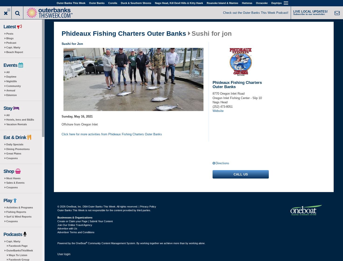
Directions (222, 163)
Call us (241, 174)
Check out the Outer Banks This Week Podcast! (255, 12)
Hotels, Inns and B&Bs (20, 119)
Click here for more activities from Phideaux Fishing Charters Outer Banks (112, 134)
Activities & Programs (19, 207)
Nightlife (11, 81)
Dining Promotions (18, 149)
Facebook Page (18, 245)
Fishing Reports (16, 212)
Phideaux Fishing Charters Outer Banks (124, 33)
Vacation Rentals (16, 124)
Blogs (10, 38)
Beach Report (14, 52)
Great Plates (13, 153)
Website (218, 111)
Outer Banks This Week (71, 3)
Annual (10, 90)
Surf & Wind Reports (19, 216)
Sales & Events (15, 182)
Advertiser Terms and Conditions (75, 232)
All (8, 72)
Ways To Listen (18, 255)
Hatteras (247, 3)
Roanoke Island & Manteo (222, 3)
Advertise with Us (67, 228)
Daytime (11, 76)
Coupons (12, 158)
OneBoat (81, 243)
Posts (9, 33)
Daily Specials (14, 144)
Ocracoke (262, 3)
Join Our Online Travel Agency (74, 225)
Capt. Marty (13, 47)
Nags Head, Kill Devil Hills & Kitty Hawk (179, 3)
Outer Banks (97, 3)
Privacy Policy (148, 206)
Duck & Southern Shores (136, 3)
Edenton (11, 95)
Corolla (112, 3)
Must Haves (13, 178)
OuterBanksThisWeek (19, 250)
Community (13, 86)
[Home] (49, 12)
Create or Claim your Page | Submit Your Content (85, 221)
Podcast (11, 42)
